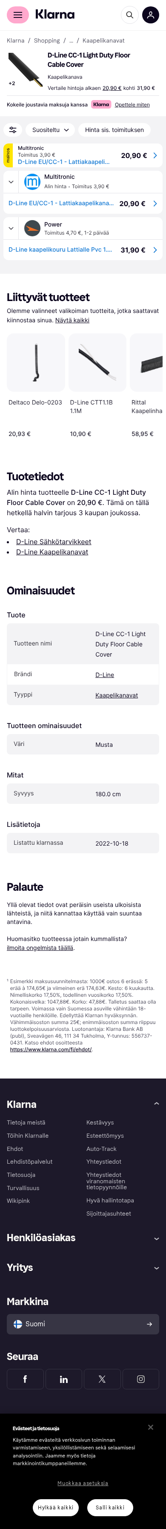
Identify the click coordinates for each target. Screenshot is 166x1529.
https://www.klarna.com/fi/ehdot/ (51, 1049)
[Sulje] (150, 1427)
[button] (25, 70)
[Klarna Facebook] (25, 1379)
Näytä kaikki (72, 320)
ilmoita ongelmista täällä (40, 947)
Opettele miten (132, 104)
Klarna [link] (15, 40)
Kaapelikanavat (116, 695)
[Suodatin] (12, 130)
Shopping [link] (47, 40)
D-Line (104, 675)
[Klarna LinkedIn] (64, 1379)
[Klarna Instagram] (141, 1379)
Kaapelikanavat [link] (104, 40)
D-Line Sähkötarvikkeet (54, 541)
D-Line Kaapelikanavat (52, 552)
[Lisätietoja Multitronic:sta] (11, 182)
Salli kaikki (110, 1508)
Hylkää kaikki (56, 1508)
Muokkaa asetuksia (82, 1483)
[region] (83, 1471)
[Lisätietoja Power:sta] (11, 228)
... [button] (71, 40)
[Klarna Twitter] (102, 1379)
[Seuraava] (147, 383)
